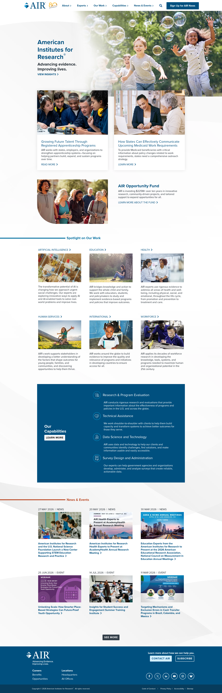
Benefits (36, 674)
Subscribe (184, 658)
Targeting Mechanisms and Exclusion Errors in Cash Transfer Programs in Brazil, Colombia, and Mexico (160, 611)
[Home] (40, 5)
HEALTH (145, 249)
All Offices (67, 678)
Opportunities (40, 678)
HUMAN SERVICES (48, 316)
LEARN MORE (125, 164)
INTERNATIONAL (98, 316)
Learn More (54, 437)
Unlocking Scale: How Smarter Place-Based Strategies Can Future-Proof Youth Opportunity (59, 610)
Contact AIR (161, 658)
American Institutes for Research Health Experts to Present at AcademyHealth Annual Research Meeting (109, 548)
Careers (36, 670)
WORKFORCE (148, 316)
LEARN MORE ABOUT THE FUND (136, 202)
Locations (67, 670)
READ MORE (48, 164)
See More (111, 637)
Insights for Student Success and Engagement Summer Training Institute (108, 610)
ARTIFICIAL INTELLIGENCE (53, 249)
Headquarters (69, 674)
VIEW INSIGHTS (46, 74)
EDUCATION (96, 249)
